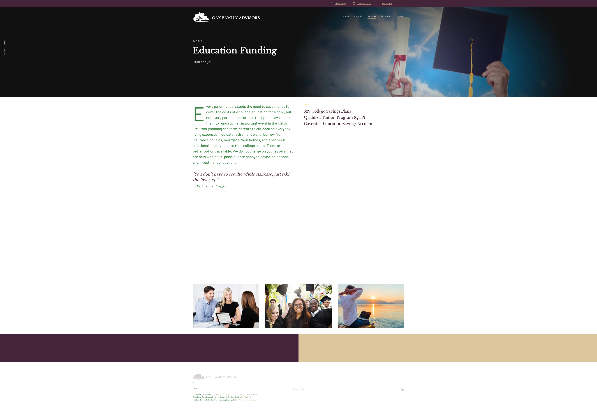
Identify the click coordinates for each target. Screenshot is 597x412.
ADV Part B (241, 394)
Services (372, 16)
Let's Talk (447, 352)
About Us (358, 16)
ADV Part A (230, 394)
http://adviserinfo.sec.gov (245, 400)
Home (346, 16)
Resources (386, 16)
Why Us (149, 352)
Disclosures (252, 394)
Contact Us (298, 389)
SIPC (249, 397)
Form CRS (387, 3)
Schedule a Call (364, 3)
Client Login (340, 3)
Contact (400, 16)
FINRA (243, 397)
